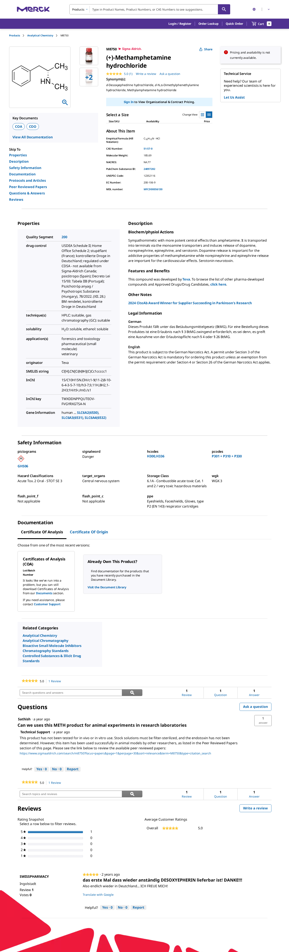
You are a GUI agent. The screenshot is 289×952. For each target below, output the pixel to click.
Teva (186, 279)
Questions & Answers (27, 193)
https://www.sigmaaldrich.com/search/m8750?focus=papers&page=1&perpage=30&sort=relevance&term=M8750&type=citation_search (115, 753)
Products (14, 35)
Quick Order (234, 24)
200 (64, 237)
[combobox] (149, 9)
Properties (18, 155)
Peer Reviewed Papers (28, 186)
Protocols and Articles (27, 180)
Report (72, 769)
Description (19, 161)
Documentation (22, 174)
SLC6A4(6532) (95, 417)
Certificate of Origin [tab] (89, 531)
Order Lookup (208, 24)
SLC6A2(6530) (87, 412)
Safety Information (25, 167)
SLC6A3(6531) (72, 417)
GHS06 (23, 466)
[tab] (18, 35)
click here (218, 284)
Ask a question (170, 74)
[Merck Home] (33, 9)
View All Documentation (32, 137)
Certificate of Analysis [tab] (42, 531)
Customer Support (47, 604)
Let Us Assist (234, 97)
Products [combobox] (78, 9)
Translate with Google (98, 895)
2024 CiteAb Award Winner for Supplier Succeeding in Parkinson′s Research (190, 303)
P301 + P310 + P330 (227, 456)
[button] (179, 24)
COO (33, 126)
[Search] (224, 9)
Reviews (16, 199)
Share (208, 49)
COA (18, 126)
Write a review (146, 74)
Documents (44, 593)
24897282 (149, 169)
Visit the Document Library (107, 587)
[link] (30, 681)
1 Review (55, 681)
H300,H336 (155, 456)
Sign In (129, 102)
